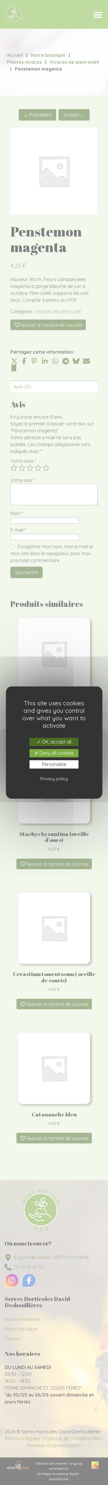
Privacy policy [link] (54, 778)
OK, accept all (56, 742)
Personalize (54, 764)
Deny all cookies (56, 753)
